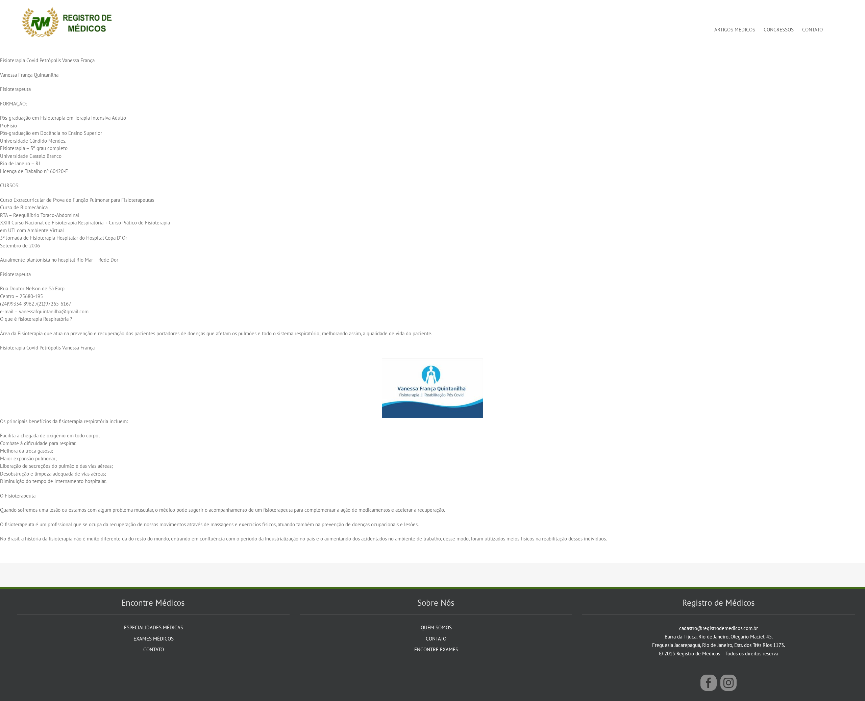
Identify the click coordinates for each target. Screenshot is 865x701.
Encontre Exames (436, 649)
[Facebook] (708, 683)
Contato (153, 649)
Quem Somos (436, 627)
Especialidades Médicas (153, 627)
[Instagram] (728, 683)
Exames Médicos (153, 638)
